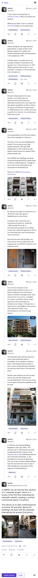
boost (4, 550)
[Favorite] (22, 34)
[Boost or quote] (15, 34)
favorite (20, 550)
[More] (35, 34)
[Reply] (4, 555)
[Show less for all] (35, 2)
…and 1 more (23, 79)
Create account (9, 575)
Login (21, 575)
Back (6, 3)
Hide (32, 179)
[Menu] (34, 575)
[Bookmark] (28, 34)
